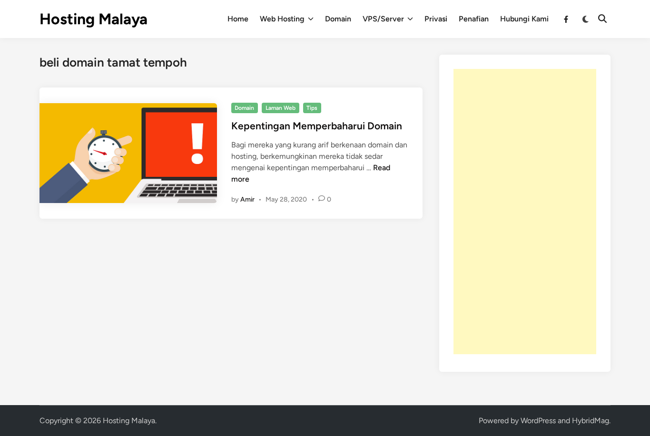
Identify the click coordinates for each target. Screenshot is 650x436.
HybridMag (590, 420)
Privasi (435, 18)
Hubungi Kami (524, 18)
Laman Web (280, 108)
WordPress (538, 420)
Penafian (474, 18)
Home (237, 18)
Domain (338, 18)
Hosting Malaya (93, 19)
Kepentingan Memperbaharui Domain (316, 126)
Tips (311, 108)
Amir (247, 199)
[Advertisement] (524, 211)
